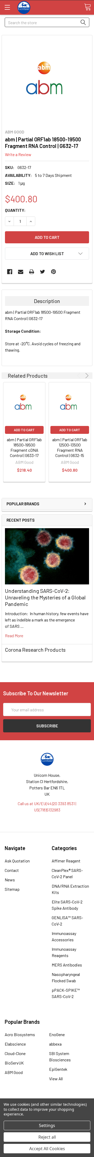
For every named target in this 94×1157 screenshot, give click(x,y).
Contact (12, 870)
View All (56, 1078)
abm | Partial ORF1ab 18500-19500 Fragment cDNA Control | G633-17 (24, 447)
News (10, 879)
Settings (47, 1125)
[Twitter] (42, 271)
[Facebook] (9, 271)
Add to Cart (24, 430)
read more (14, 635)
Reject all (47, 1137)
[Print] (31, 271)
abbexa (55, 1043)
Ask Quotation (17, 860)
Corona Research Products (35, 649)
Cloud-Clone (15, 1053)
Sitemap (12, 889)
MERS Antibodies (67, 964)
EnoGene (57, 1034)
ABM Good (14, 1072)
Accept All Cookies (47, 1148)
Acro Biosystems (20, 1034)
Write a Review (18, 154)
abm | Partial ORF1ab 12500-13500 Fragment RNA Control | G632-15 (69, 447)
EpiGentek (58, 1069)
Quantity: (15, 210)
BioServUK (14, 1062)
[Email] (20, 271)
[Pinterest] (53, 271)
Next (86, 375)
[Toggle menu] (7, 7)
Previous (79, 375)
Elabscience (15, 1043)
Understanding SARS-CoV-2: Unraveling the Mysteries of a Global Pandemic (45, 597)
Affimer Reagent (66, 860)
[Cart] (87, 7)
